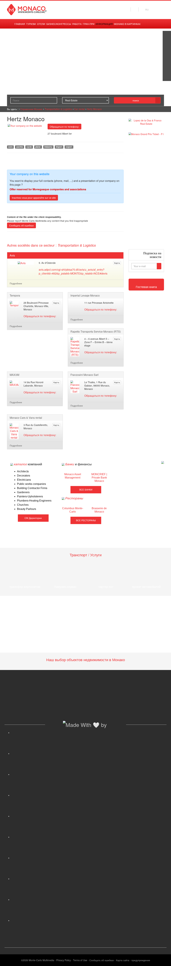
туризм (31, 24)
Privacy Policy (63, 960)
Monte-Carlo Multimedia (41, 960)
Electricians (24, 479)
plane (38, 146)
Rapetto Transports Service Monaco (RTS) (95, 331)
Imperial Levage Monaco (85, 295)
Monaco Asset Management (72, 476)
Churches (23, 504)
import (59, 146)
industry (48, 146)
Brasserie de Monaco (99, 510)
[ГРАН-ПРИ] (167, 77)
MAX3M (14, 374)
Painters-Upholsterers (30, 496)
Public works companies (31, 483)
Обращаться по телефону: (64, 126)
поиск (136, 100)
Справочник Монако (31, 109)
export (69, 146)
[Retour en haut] (163, 959)
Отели (41, 24)
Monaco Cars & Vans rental (26, 417)
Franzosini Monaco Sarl (84, 374)
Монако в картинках (127, 24)
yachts (19, 146)
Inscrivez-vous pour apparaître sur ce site (34, 197)
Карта (117, 262)
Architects (23, 471)
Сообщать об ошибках (21, 225)
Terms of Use (80, 960)
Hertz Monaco (94, 109)
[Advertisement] (146, 192)
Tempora (15, 295)
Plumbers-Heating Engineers (34, 500)
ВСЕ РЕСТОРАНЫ (86, 520)
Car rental (79, 109)
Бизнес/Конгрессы (58, 24)
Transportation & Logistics (58, 109)
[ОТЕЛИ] (167, 68)
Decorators (23, 475)
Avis (12, 255)
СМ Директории (33, 518)
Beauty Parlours (26, 509)
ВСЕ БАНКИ (85, 489)
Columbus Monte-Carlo (72, 510)
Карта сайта (122, 960)
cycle (29, 146)
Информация (104, 24)
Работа (76, 24)
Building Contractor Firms (32, 488)
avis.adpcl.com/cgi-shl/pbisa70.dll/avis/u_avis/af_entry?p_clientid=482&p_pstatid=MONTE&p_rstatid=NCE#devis (73, 271)
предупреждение (140, 960)
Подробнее (16, 283)
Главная (19, 24)
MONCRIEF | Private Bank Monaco (99, 477)
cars (10, 146)
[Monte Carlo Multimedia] (162, 462)
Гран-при (88, 24)
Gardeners (23, 492)
